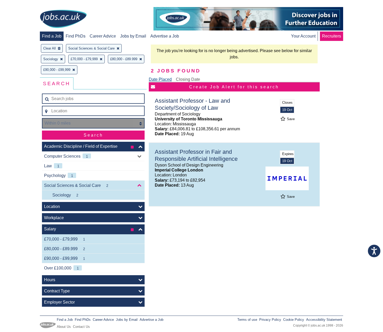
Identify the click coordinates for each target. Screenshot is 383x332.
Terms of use (247, 320)
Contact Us (81, 327)
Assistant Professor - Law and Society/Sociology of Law (192, 104)
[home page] (63, 19)
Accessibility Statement (324, 320)
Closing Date (188, 79)
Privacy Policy (270, 320)
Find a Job (51, 36)
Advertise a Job (164, 36)
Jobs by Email (133, 36)
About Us (64, 327)
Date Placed (160, 79)
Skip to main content (21, 4)
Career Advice (103, 36)
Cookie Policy (293, 320)
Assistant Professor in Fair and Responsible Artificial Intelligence (196, 155)
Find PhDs (75, 36)
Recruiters (331, 36)
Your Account (303, 36)
